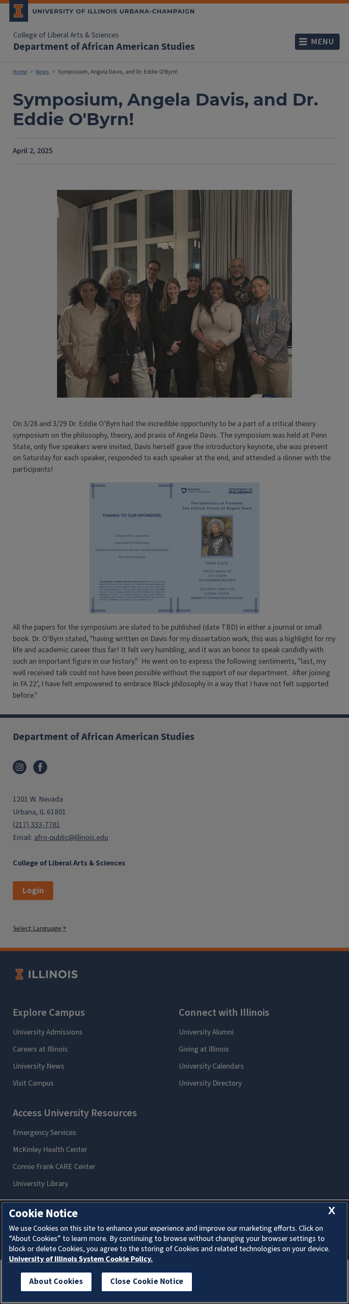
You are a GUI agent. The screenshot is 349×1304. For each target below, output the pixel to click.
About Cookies (56, 1281)
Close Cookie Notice (146, 1281)
